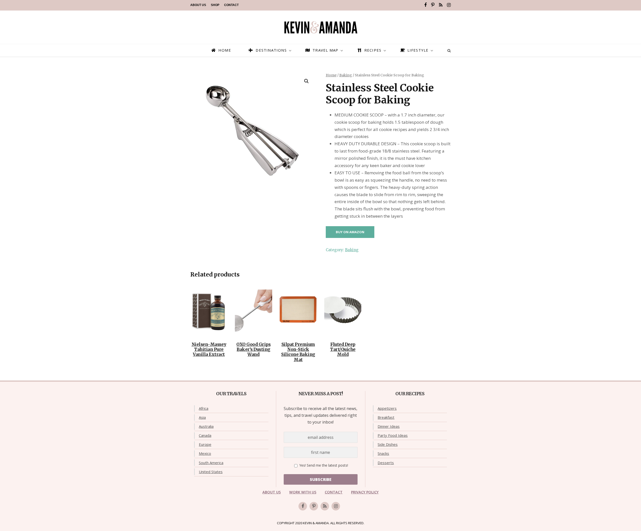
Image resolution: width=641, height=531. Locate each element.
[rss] (440, 5)
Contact (231, 5)
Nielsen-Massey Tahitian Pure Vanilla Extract (209, 349)
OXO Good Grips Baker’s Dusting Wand (253, 349)
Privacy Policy (365, 492)
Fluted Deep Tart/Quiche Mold (343, 349)
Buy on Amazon (350, 232)
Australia (206, 426)
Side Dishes (388, 444)
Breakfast (386, 417)
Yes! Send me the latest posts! (323, 465)
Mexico (205, 453)
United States (211, 471)
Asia (202, 417)
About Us (198, 5)
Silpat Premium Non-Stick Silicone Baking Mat (298, 352)
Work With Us (302, 492)
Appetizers (387, 408)
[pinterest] (432, 5)
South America (211, 462)
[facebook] (425, 5)
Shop (215, 5)
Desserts (386, 462)
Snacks (383, 453)
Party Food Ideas (393, 435)
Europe (205, 444)
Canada (205, 435)
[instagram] (449, 5)
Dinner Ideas (389, 426)
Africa (203, 408)
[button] (306, 81)
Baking (345, 75)
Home (331, 75)
